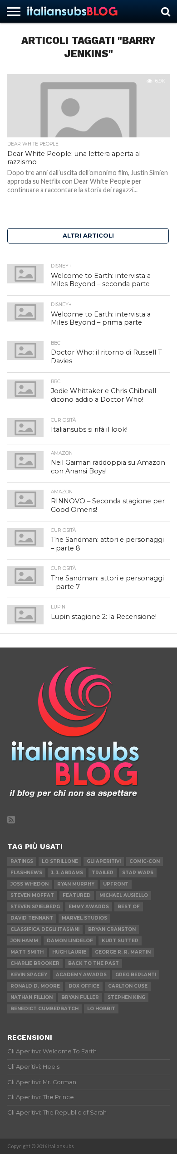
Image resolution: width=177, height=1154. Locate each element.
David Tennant (31, 918)
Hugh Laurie (69, 952)
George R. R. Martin (123, 952)
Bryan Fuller (80, 997)
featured (77, 895)
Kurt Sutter (120, 941)
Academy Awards (81, 975)
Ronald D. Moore (35, 986)
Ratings (21, 861)
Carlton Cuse (128, 986)
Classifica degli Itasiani (44, 929)
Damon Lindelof (70, 941)
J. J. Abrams (67, 873)
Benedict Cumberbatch (44, 1009)
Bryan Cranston (112, 929)
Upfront (115, 884)
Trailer (102, 873)
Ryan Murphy (75, 884)
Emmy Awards (89, 907)
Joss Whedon (29, 884)
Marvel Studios (84, 918)
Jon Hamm (24, 941)
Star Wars (137, 873)
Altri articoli (88, 235)
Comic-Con (144, 861)
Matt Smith (27, 952)
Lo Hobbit (101, 1009)
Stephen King (126, 997)
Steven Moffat (32, 895)
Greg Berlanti (135, 975)
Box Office (84, 986)
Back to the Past (93, 963)
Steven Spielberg (35, 907)
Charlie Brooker (34, 963)
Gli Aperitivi (104, 861)
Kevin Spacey (28, 975)
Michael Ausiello (123, 895)
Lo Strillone (60, 861)
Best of (129, 907)
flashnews (26, 873)
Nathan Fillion (31, 997)
